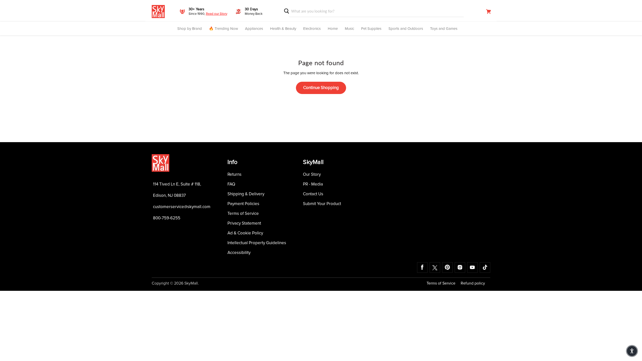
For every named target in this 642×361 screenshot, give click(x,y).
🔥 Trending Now (223, 29)
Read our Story (216, 14)
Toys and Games (443, 29)
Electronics (312, 29)
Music (349, 29)
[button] (632, 351)
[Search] (286, 11)
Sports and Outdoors (405, 29)
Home (333, 29)
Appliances (254, 29)
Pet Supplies (371, 29)
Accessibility (239, 253)
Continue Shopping (321, 88)
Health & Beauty (283, 29)
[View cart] (488, 11)
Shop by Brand (189, 29)
